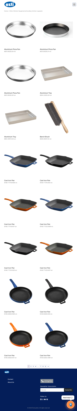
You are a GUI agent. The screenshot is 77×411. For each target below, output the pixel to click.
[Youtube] (45, 399)
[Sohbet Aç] (71, 405)
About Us (11, 382)
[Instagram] (43, 399)
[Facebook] (47, 399)
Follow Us (43, 396)
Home (6, 11)
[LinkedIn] (41, 399)
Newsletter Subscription (48, 386)
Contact (10, 379)
